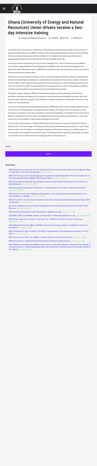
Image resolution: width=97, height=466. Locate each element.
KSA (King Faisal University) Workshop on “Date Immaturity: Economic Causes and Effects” (47, 188)
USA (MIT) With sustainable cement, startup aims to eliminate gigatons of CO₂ (42, 215)
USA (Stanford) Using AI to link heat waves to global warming (35, 212)
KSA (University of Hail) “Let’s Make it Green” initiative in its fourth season (40, 237)
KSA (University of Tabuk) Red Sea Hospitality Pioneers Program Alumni (40, 241)
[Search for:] (48, 147)
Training (54, 38)
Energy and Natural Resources (33, 38)
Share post (77, 38)
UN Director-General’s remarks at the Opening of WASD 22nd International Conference (46, 219)
